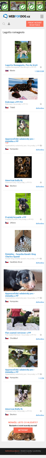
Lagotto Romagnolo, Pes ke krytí (21, 65)
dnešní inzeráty (26, 451)
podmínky (37, 451)
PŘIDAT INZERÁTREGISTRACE (35, 24)
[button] (41, 16)
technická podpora (12, 451)
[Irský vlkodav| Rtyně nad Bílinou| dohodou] (18, 6)
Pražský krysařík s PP (15, 217)
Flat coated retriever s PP (18, 333)
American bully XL (14, 180)
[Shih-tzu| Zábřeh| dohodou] (31, 6)
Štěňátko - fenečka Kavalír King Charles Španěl (20, 255)
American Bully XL (14, 409)
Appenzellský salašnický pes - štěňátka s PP (20, 140)
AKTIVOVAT (23, 430)
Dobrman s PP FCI (14, 102)
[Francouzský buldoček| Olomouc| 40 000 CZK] (40, 6)
